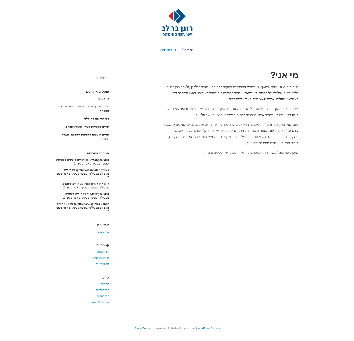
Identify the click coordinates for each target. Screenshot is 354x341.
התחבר (105, 284)
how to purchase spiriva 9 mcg (88, 203)
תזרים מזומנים (101, 258)
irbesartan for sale (96, 183)
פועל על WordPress (209, 328)
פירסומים (168, 50)
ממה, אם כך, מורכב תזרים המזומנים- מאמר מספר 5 (83, 108)
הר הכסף (103, 98)
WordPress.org (100, 302)
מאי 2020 (103, 231)
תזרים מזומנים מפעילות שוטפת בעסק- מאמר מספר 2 (82, 161)
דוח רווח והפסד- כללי (96, 118)
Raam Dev (141, 328)
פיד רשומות (102, 290)
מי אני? (188, 50)
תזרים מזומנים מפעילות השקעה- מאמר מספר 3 (85, 136)
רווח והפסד (103, 251)
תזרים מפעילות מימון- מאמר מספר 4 (87, 126)
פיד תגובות (103, 296)
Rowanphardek (98, 159)
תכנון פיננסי (102, 264)
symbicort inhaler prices (92, 169)
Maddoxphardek (98, 193)
